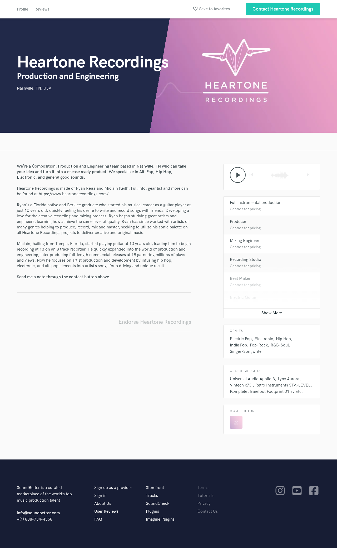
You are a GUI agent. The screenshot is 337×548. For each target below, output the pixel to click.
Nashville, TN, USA (34, 88)
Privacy (204, 503)
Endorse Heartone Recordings (154, 322)
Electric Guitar (243, 297)
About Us (102, 503)
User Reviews (106, 511)
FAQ (98, 519)
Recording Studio (245, 259)
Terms (203, 487)
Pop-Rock (259, 345)
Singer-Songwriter (246, 351)
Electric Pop (241, 338)
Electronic (264, 338)
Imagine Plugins (160, 519)
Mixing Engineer (244, 240)
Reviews (41, 9)
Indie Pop (238, 345)
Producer (238, 221)
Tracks (152, 495)
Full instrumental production (255, 202)
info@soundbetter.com (38, 513)
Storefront (155, 487)
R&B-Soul (280, 345)
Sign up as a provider (113, 487)
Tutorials (205, 495)
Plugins (152, 511)
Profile (22, 9)
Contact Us (207, 511)
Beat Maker (240, 278)
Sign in (100, 495)
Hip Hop (283, 338)
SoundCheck (157, 503)
